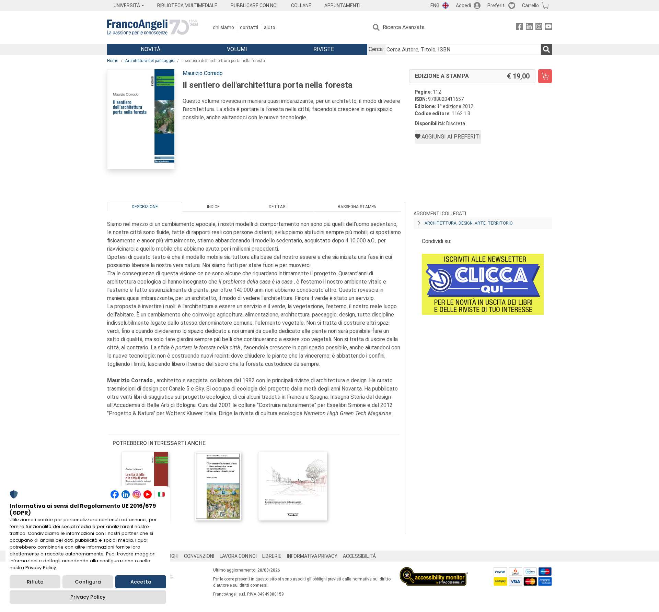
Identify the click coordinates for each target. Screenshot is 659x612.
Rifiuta (35, 581)
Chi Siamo (223, 27)
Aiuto (269, 27)
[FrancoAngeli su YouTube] (548, 27)
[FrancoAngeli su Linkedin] (529, 27)
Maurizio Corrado (203, 73)
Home (112, 60)
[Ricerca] (546, 49)
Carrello (530, 5)
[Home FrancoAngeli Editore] (152, 27)
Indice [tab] (213, 206)
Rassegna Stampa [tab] (357, 206)
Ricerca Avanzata (404, 27)
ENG (434, 5)
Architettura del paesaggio (149, 60)
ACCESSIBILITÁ (359, 556)
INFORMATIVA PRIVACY (312, 556)
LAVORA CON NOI (238, 556)
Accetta (140, 581)
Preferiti (496, 5)
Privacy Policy (87, 596)
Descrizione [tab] (145, 206)
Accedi (463, 5)
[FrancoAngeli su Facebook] (519, 27)
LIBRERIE (271, 556)
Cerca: (376, 49)
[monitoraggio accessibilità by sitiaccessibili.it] (434, 571)
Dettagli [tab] (279, 206)
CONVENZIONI (199, 556)
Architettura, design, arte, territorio (469, 223)
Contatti (249, 27)
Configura (88, 581)
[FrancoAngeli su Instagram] (538, 27)
